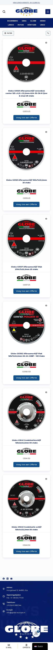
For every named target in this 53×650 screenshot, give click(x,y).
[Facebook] (4, 579)
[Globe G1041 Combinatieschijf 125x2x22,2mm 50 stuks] (26, 412)
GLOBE (33, 21)
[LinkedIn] (7, 579)
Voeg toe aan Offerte (26, 117)
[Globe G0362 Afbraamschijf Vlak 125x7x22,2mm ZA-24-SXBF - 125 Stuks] (26, 325)
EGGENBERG (12, 21)
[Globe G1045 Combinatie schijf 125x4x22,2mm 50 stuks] (26, 499)
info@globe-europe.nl (16, 613)
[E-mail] (11, 579)
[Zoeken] (4, 11)
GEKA (24, 21)
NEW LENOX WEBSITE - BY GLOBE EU (26, 2)
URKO (42, 25)
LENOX (11, 25)
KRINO (43, 21)
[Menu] (47, 11)
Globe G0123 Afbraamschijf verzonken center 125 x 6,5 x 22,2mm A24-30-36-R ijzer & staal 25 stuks (26, 93)
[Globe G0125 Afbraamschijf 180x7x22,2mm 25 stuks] (26, 152)
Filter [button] (9, 33)
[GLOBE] (26, 104)
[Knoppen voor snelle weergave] (46, 43)
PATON (21, 25)
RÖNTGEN (32, 25)
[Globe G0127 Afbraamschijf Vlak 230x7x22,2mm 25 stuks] (26, 238)
